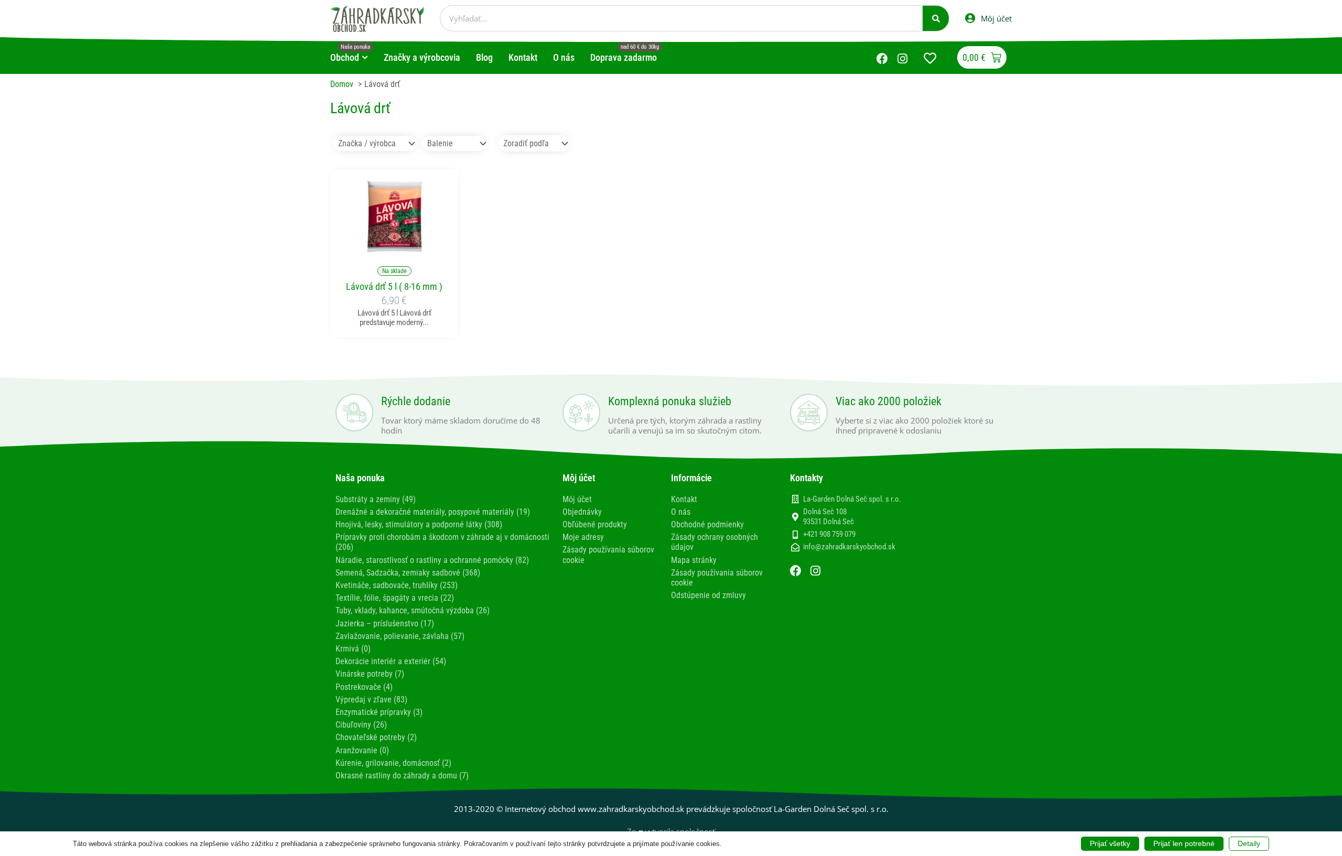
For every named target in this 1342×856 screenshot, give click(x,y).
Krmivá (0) (353, 649)
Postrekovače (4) (364, 687)
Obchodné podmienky (707, 524)
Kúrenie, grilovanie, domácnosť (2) (393, 763)
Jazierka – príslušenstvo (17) (385, 624)
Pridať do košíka (394, 247)
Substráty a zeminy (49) (376, 499)
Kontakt (684, 499)
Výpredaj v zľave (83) (371, 700)
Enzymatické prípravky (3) (379, 712)
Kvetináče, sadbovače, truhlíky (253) (397, 585)
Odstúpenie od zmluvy (708, 595)
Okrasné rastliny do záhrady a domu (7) (402, 776)
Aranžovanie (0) (362, 750)
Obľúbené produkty (594, 524)
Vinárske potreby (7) (370, 674)
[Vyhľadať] (936, 18)
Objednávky (582, 512)
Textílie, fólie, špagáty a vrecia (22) (395, 598)
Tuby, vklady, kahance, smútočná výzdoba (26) (413, 610)
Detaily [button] (1249, 843)
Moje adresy (583, 537)
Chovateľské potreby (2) (376, 737)
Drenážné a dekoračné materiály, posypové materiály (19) (433, 512)
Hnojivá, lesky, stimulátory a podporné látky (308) (419, 524)
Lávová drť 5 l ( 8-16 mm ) (394, 286)
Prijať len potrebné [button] (1184, 843)
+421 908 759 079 (829, 534)
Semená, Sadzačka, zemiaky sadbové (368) (408, 573)
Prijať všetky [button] (1110, 843)
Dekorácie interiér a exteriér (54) (391, 661)
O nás (680, 512)
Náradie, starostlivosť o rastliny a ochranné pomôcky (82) (432, 560)
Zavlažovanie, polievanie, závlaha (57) (400, 636)
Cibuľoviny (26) (361, 725)
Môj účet (577, 499)
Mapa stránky (694, 560)
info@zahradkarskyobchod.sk (849, 546)
